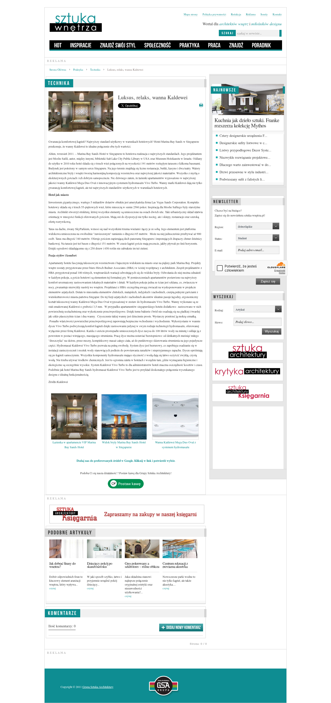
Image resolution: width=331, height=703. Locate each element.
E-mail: (219, 250)
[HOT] (58, 45)
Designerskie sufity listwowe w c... (243, 143)
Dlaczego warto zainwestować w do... (245, 164)
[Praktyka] (189, 45)
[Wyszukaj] (223, 296)
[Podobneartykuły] (70, 531)
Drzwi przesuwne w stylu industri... (244, 172)
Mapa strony (191, 14)
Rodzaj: (219, 310)
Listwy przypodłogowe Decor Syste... (245, 150)
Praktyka (78, 69)
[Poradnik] (262, 45)
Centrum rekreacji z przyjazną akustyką (175, 565)
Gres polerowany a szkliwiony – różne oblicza (142, 565)
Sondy (264, 14)
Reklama (251, 14)
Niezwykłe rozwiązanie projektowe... (245, 157)
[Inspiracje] (81, 45)
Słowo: (219, 322)
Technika (95, 69)
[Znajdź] (236, 45)
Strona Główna (57, 69)
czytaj (52, 588)
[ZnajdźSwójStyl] (118, 45)
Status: (218, 238)
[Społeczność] (157, 45)
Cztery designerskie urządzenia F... (243, 135)
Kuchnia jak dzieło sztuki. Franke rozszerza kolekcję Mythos (246, 122)
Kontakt (277, 14)
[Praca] (214, 45)
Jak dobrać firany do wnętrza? (62, 565)
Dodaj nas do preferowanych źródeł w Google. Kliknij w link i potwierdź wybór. (126, 461)
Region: (219, 227)
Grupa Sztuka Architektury (97, 687)
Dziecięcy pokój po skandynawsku (99, 565)
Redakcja (236, 14)
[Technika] (59, 82)
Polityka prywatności (214, 14)
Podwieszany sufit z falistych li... (242, 179)
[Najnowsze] (224, 89)
